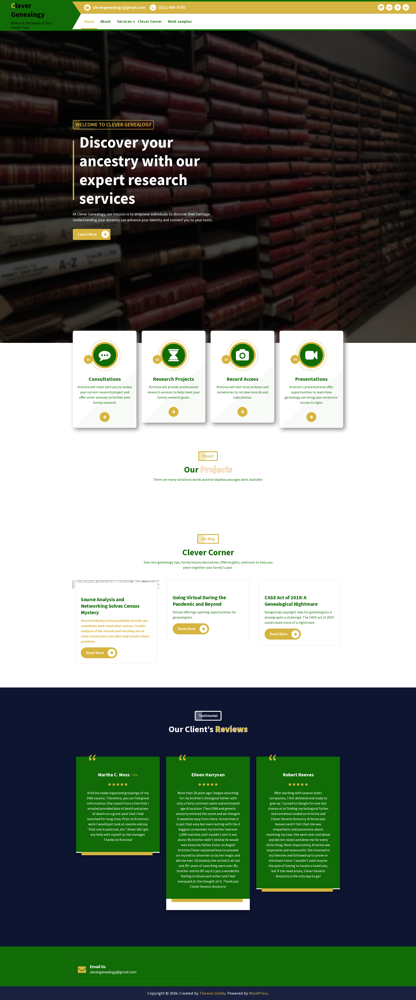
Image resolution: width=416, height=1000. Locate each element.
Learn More (87, 234)
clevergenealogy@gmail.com (119, 7)
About (105, 21)
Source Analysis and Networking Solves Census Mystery (110, 606)
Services (124, 21)
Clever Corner (150, 21)
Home (89, 21)
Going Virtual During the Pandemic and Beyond (199, 600)
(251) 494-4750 (171, 7)
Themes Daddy (212, 993)
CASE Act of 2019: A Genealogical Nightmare (291, 600)
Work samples (180, 21)
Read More (95, 652)
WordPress (258, 993)
